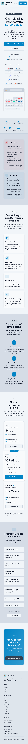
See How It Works (14, 48)
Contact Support (14, 615)
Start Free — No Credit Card (13, 44)
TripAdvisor (6, 713)
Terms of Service (8, 729)
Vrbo (5, 700)
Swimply (6, 702)
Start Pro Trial (12, 476)
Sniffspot (6, 711)
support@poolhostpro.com (11, 733)
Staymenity (6, 704)
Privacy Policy (7, 731)
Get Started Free (13, 446)
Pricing (5, 689)
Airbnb (5, 698)
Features (6, 687)
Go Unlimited (13, 506)
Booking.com (7, 706)
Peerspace (6, 709)
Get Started (23, 3)
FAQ (5, 691)
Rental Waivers (7, 722)
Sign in (15, 3)
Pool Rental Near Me (8, 720)
